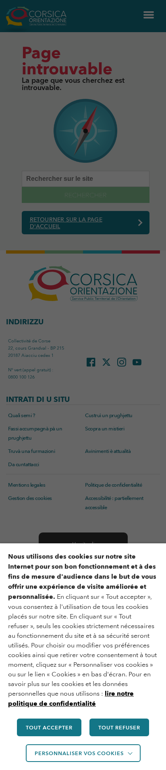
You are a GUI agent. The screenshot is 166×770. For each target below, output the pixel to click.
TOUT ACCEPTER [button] (49, 727)
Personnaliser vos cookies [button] (79, 753)
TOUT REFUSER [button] (119, 727)
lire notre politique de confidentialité (71, 698)
